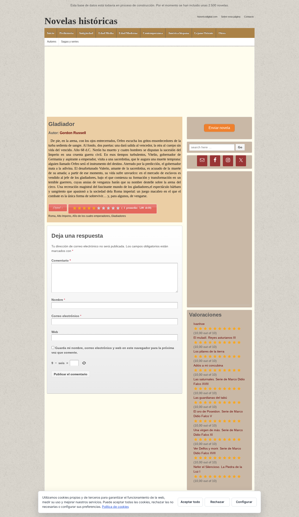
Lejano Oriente (203, 33)
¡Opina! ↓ (58, 207)
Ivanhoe (199, 324)
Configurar (244, 502)
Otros (222, 33)
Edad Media (106, 33)
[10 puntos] (118, 208)
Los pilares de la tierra (208, 351)
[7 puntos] (103, 208)
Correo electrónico (65, 316)
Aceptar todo (190, 502)
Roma (52, 216)
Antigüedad (86, 33)
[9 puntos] (113, 208)
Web (54, 332)
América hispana (178, 33)
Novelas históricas (81, 21)
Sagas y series (70, 41)
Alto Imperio (64, 216)
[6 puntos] (99, 208)
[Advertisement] (149, 77)
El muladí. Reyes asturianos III (214, 337)
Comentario (61, 260)
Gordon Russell (73, 133)
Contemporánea (153, 33)
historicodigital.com (207, 16)
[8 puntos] (108, 208)
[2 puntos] (79, 208)
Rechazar (217, 502)
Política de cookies (115, 506)
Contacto (249, 16)
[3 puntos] (84, 208)
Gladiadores (118, 216)
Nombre (57, 299)
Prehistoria (67, 33)
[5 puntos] (94, 208)
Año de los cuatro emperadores (91, 216)
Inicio (50, 33)
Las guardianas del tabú (210, 397)
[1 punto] (74, 208)
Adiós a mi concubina (208, 365)
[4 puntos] (89, 208)
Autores (51, 41)
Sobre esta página (230, 16)
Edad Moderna (128, 33)
